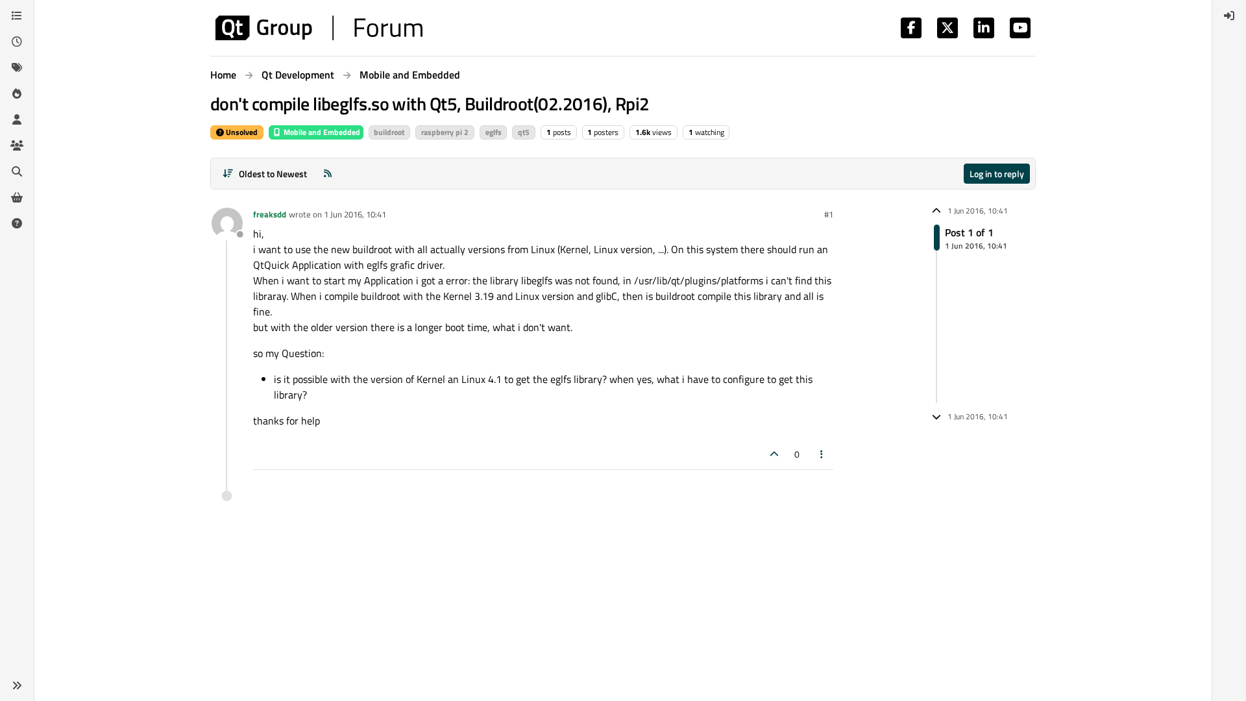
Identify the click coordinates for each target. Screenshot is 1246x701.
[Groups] (17, 145)
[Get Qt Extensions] (17, 197)
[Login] (1229, 15)
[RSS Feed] (327, 174)
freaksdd (269, 214)
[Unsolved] (17, 223)
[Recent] (17, 41)
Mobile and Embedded (321, 132)
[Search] (17, 171)
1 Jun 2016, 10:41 (355, 214)
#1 (828, 214)
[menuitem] (1229, 15)
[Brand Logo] (318, 28)
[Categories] (17, 15)
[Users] (17, 119)
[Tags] (17, 67)
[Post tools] (822, 454)
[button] (17, 685)
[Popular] (17, 93)
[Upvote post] (774, 454)
